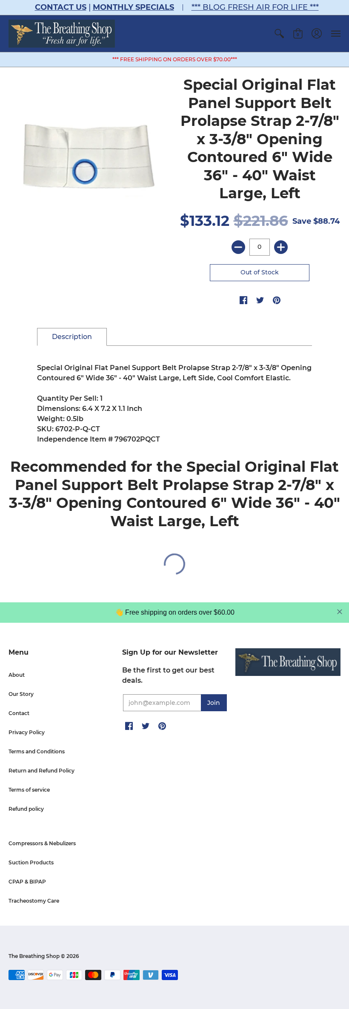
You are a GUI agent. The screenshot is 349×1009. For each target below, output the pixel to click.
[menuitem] (279, 33)
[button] (279, 33)
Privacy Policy (27, 732)
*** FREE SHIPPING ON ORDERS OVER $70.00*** (174, 59)
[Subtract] (238, 247)
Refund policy (26, 809)
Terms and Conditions (37, 751)
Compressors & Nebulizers (42, 843)
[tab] (72, 337)
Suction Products (31, 862)
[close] (339, 611)
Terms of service (29, 790)
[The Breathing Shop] (62, 33)
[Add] (281, 247)
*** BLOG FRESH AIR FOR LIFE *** (255, 7)
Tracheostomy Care (34, 901)
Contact (19, 713)
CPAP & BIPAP (27, 881)
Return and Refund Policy (41, 770)
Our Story (21, 694)
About (17, 675)
